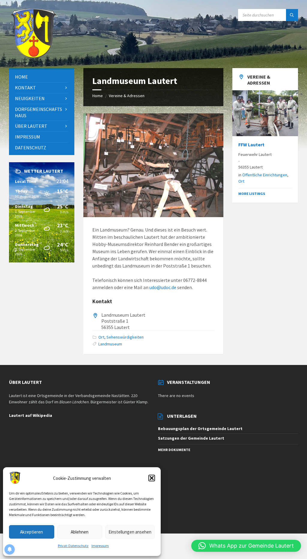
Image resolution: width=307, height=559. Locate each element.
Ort (101, 337)
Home (97, 95)
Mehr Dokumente (174, 449)
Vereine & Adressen (127, 95)
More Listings (251, 193)
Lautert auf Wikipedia (30, 415)
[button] (152, 478)
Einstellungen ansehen (130, 532)
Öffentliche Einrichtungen (264, 175)
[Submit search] (292, 15)
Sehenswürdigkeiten (125, 337)
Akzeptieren (31, 532)
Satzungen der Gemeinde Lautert (191, 438)
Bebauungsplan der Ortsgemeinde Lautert (200, 428)
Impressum (100, 545)
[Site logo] (33, 56)
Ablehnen (79, 532)
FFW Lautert (251, 145)
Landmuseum (110, 344)
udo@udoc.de (162, 287)
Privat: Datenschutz (73, 545)
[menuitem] (41, 77)
